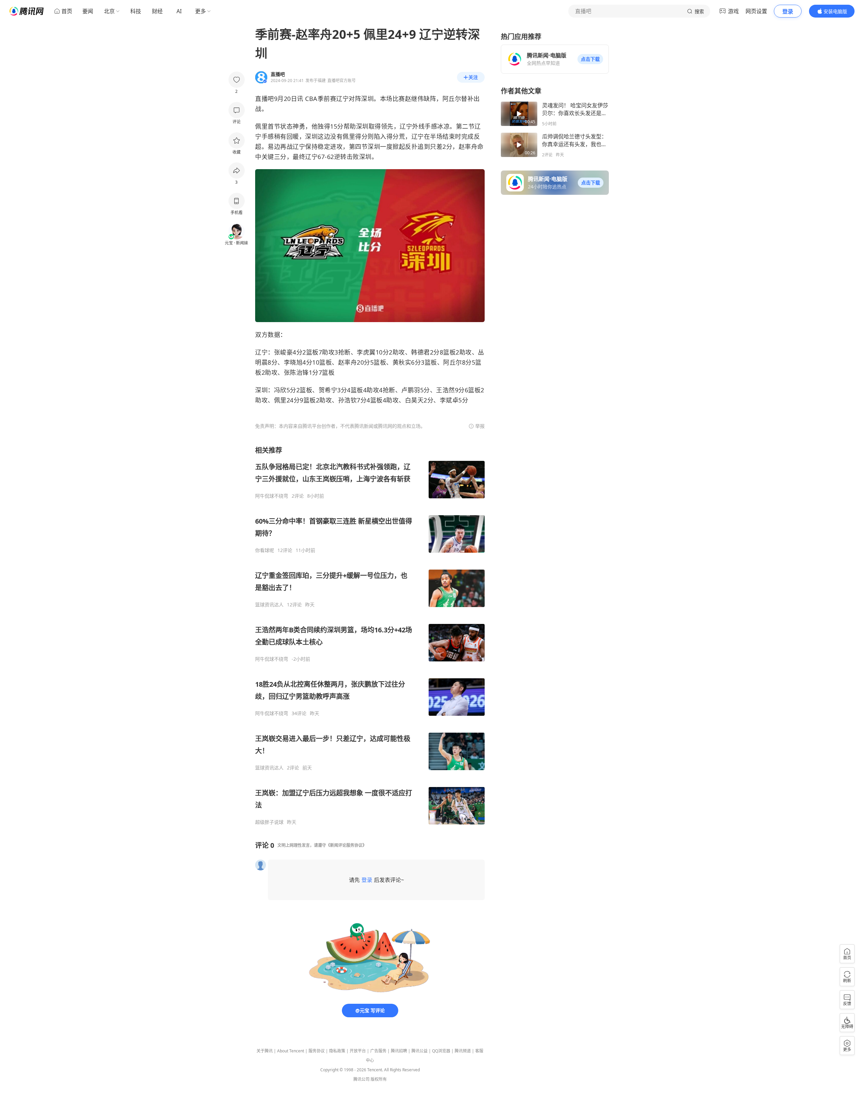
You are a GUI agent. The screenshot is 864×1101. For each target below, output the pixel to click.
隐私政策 (337, 1051)
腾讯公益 (419, 1051)
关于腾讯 (264, 1051)
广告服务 (378, 1051)
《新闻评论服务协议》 (346, 845)
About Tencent (290, 1051)
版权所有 (379, 1079)
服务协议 (316, 1051)
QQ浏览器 (441, 1051)
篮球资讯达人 (269, 604)
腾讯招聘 (399, 1051)
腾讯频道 (463, 1051)
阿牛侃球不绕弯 (271, 496)
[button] (590, 59)
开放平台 (358, 1051)
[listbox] (370, 635)
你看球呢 (264, 550)
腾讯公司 (361, 1079)
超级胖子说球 (269, 822)
